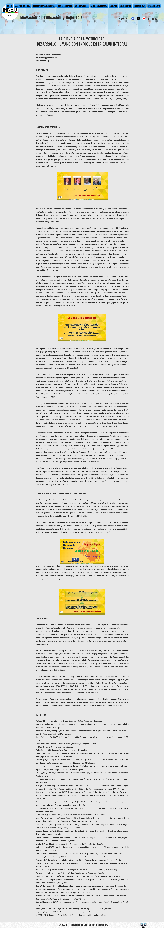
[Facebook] (132, 18)
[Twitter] (138, 18)
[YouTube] (143, 18)
